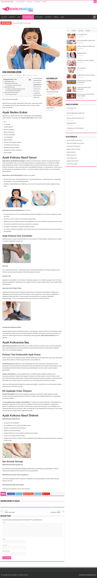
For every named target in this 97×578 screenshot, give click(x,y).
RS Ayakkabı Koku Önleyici (14, 90)
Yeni (68, 30)
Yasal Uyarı (29, 1)
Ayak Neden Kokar (9, 81)
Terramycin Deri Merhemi (73, 146)
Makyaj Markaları (81, 53)
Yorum (4, 522)
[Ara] (95, 1)
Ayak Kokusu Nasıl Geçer (11, 83)
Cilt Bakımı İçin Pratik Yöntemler (85, 60)
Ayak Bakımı (50, 108)
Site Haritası (37, 1)
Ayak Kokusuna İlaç (10, 87)
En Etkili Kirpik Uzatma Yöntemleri (86, 75)
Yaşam (62, 17)
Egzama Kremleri (71, 152)
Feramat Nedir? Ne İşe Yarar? (74, 140)
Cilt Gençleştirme (81, 68)
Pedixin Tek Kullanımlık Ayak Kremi (16, 89)
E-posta (4, 545)
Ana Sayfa (4, 17)
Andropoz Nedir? (56, 511)
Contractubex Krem (72, 158)
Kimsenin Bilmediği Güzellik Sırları (21, 23)
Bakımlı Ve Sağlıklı (8, 75)
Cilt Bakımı (11, 17)
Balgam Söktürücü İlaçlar (73, 149)
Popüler (74, 30)
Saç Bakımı (48, 17)
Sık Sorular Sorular (12, 94)
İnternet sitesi (6, 551)
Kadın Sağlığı (38, 17)
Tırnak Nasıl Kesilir (52, 92)
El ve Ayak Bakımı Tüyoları (31, 75)
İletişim (44, 1)
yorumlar (80, 30)
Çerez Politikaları (20, 1)
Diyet (19, 17)
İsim (4, 539)
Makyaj (56, 17)
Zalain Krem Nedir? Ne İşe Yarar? (75, 143)
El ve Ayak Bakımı (27, 17)
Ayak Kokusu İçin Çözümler (14, 85)
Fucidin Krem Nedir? (72, 164)
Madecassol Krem (71, 155)
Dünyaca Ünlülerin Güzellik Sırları (86, 46)
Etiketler (88, 30)
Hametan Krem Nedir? (73, 161)
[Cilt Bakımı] (18, 8)
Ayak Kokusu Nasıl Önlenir (11, 92)
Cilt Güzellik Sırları (82, 34)
